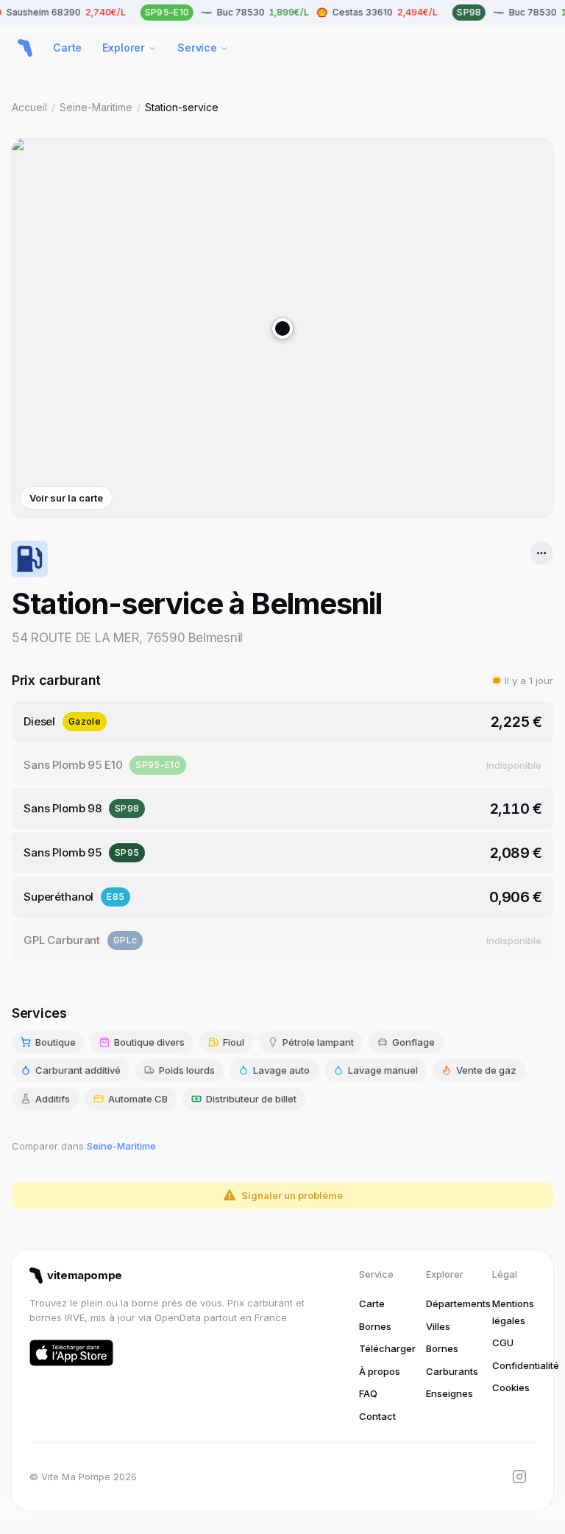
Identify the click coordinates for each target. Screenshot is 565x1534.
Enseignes (449, 1393)
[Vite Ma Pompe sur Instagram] (519, 1476)
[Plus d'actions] (541, 553)
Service (197, 47)
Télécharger (387, 1348)
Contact (377, 1416)
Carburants (452, 1371)
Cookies (511, 1387)
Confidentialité (525, 1365)
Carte (67, 47)
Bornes (375, 1326)
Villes (438, 1326)
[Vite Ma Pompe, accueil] (25, 48)
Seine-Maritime (96, 107)
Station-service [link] (181, 107)
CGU (503, 1342)
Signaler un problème (292, 1195)
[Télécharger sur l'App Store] (71, 1353)
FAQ (368, 1393)
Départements (458, 1303)
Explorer (123, 47)
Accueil (29, 107)
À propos (379, 1371)
